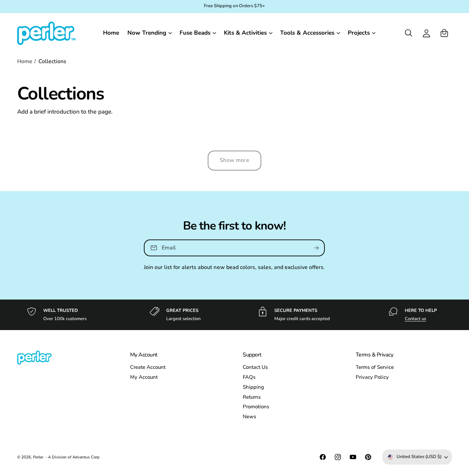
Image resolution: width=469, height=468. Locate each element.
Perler (38, 457)
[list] (234, 315)
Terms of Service (375, 367)
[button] (149, 33)
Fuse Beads (195, 33)
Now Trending (146, 33)
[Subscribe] (316, 247)
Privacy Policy (372, 377)
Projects (359, 33)
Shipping (253, 387)
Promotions (256, 406)
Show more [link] (234, 160)
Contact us (415, 319)
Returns (252, 397)
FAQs (249, 377)
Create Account (147, 367)
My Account (144, 377)
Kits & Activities (245, 33)
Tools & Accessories (307, 33)
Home (24, 61)
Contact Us (255, 367)
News (249, 416)
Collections (52, 61)
